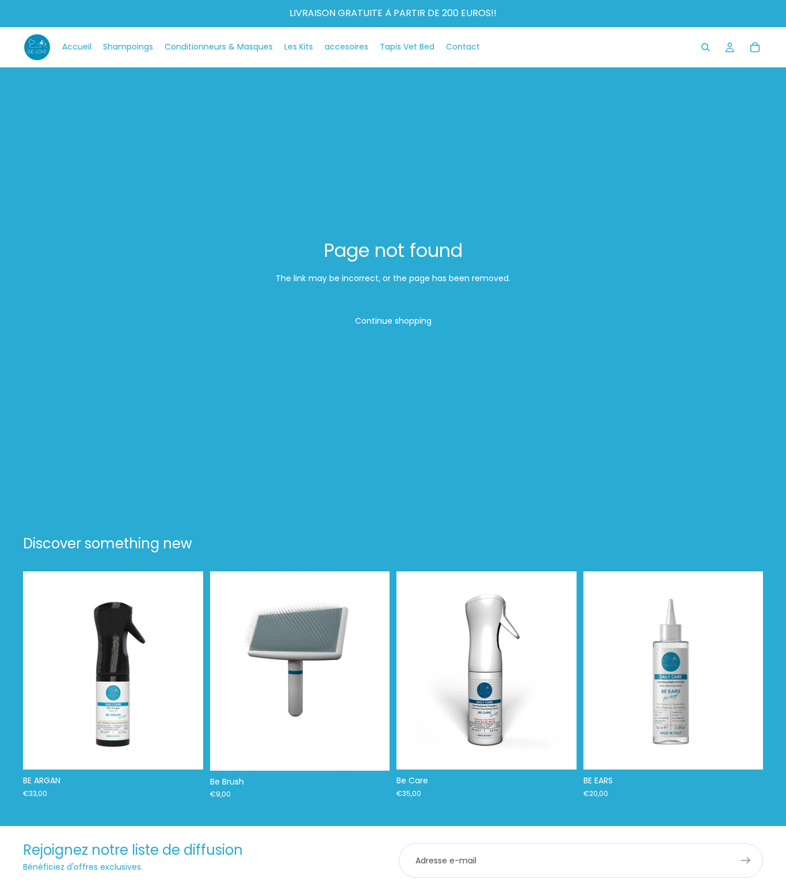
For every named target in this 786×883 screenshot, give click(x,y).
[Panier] (755, 47)
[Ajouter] (185, 751)
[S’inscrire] (746, 860)
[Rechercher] (705, 47)
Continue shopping (393, 321)
